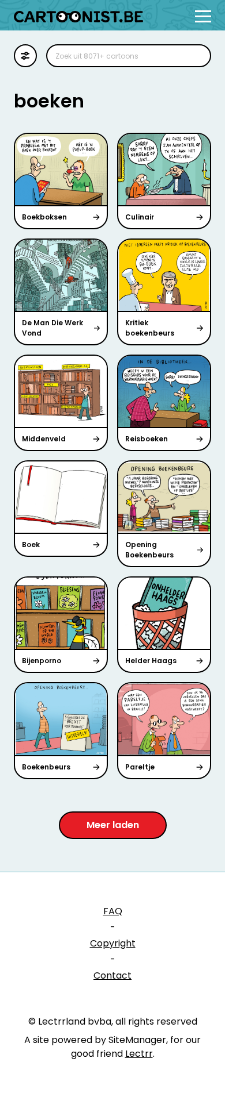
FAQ (112, 911)
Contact (112, 975)
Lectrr (139, 1053)
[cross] (195, 56)
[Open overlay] (203, 16)
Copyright (113, 943)
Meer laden (113, 825)
